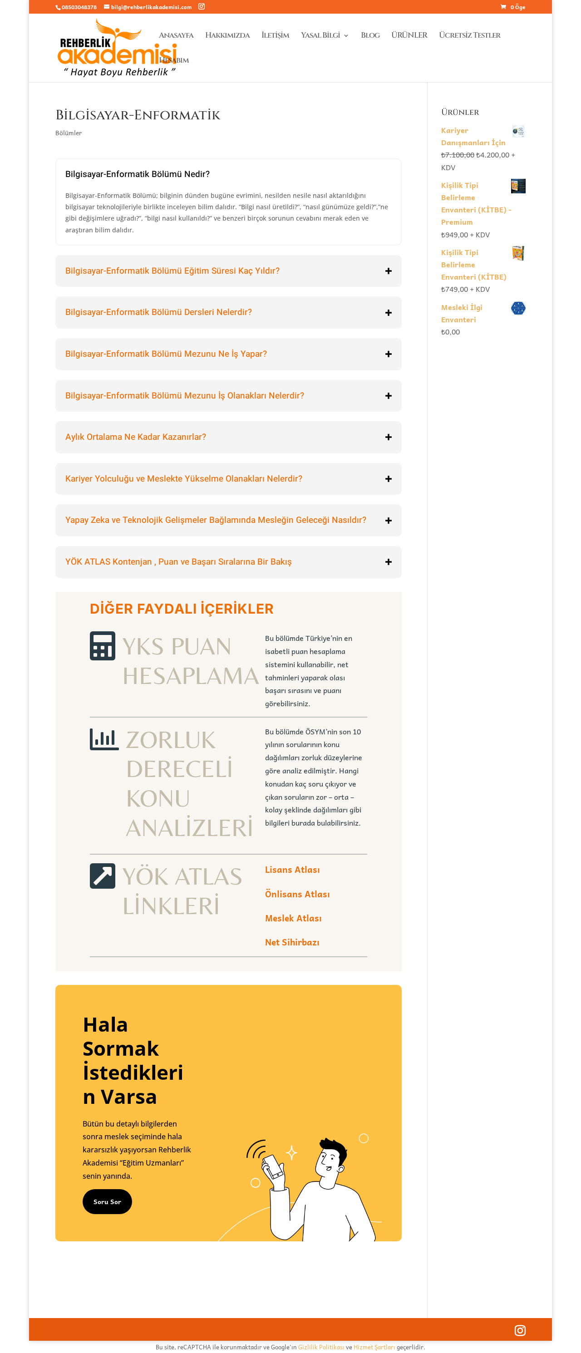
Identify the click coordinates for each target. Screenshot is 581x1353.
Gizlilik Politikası (321, 1347)
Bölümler (68, 133)
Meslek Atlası (293, 918)
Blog (370, 36)
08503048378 (79, 6)
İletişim (275, 36)
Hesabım (174, 61)
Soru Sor (107, 1201)
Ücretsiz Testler (469, 36)
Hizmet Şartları (374, 1347)
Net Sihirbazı (292, 942)
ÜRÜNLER (409, 36)
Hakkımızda (227, 36)
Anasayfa (176, 36)
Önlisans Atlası (297, 893)
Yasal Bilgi (320, 36)
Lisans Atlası (292, 869)
